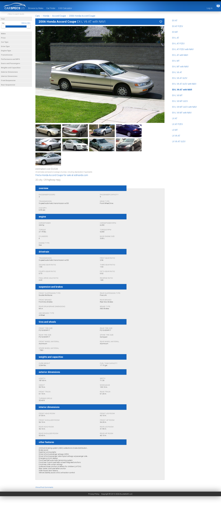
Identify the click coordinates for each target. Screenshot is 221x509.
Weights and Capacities (10, 68)
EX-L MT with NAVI (180, 66)
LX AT (174, 118)
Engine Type (6, 51)
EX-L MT (176, 61)
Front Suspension (8, 80)
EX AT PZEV (177, 26)
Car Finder (50, 8)
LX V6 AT (176, 136)
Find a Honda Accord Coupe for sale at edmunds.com (61, 175)
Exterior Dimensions (9, 72)
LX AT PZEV (177, 124)
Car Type (4, 42)
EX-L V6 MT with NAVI (182, 112)
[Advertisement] (110, 503)
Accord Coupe (59, 16)
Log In (209, 8)
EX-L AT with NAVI (180, 55)
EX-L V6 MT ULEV (180, 101)
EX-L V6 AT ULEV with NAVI (184, 84)
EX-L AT (175, 38)
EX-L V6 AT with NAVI (182, 89)
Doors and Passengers (10, 63)
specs (14, 8)
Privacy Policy (93, 494)
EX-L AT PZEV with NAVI (183, 49)
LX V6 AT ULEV (178, 141)
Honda (46, 16)
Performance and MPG (10, 59)
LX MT (175, 130)
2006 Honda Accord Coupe (82, 16)
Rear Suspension (8, 85)
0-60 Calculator (65, 8)
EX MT (175, 32)
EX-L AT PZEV (178, 43)
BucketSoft (124, 494)
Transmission (7, 55)
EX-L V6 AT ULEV (179, 78)
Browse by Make (35, 8)
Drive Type (5, 46)
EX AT (174, 20)
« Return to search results (15, 14)
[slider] (3, 26)
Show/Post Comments (44, 487)
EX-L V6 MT (177, 95)
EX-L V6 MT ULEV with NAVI (184, 107)
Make (3, 34)
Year (3, 19)
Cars (37, 16)
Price (3, 38)
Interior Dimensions (9, 76)
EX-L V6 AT (177, 72)
